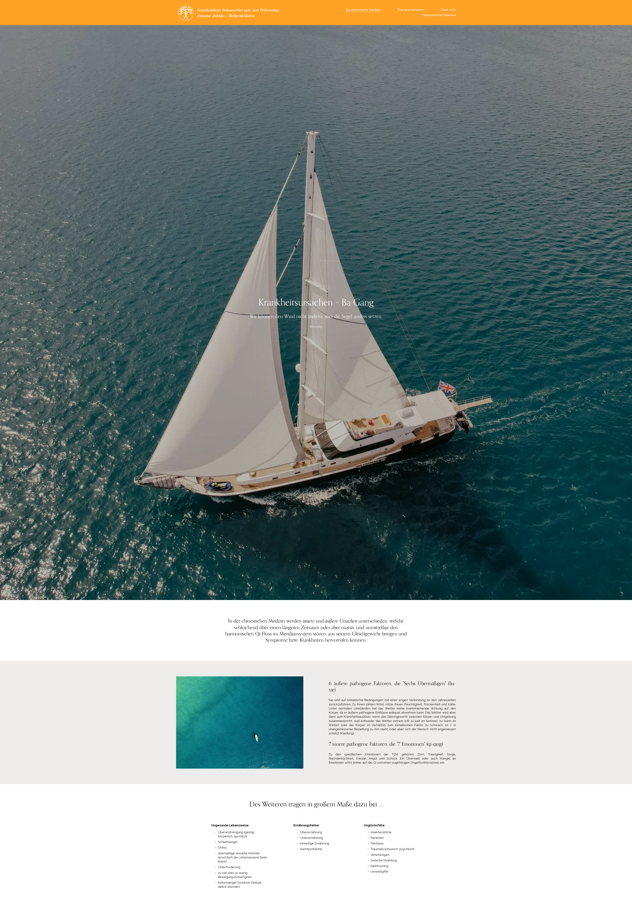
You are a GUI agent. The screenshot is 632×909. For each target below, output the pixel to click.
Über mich (448, 10)
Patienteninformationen (439, 15)
